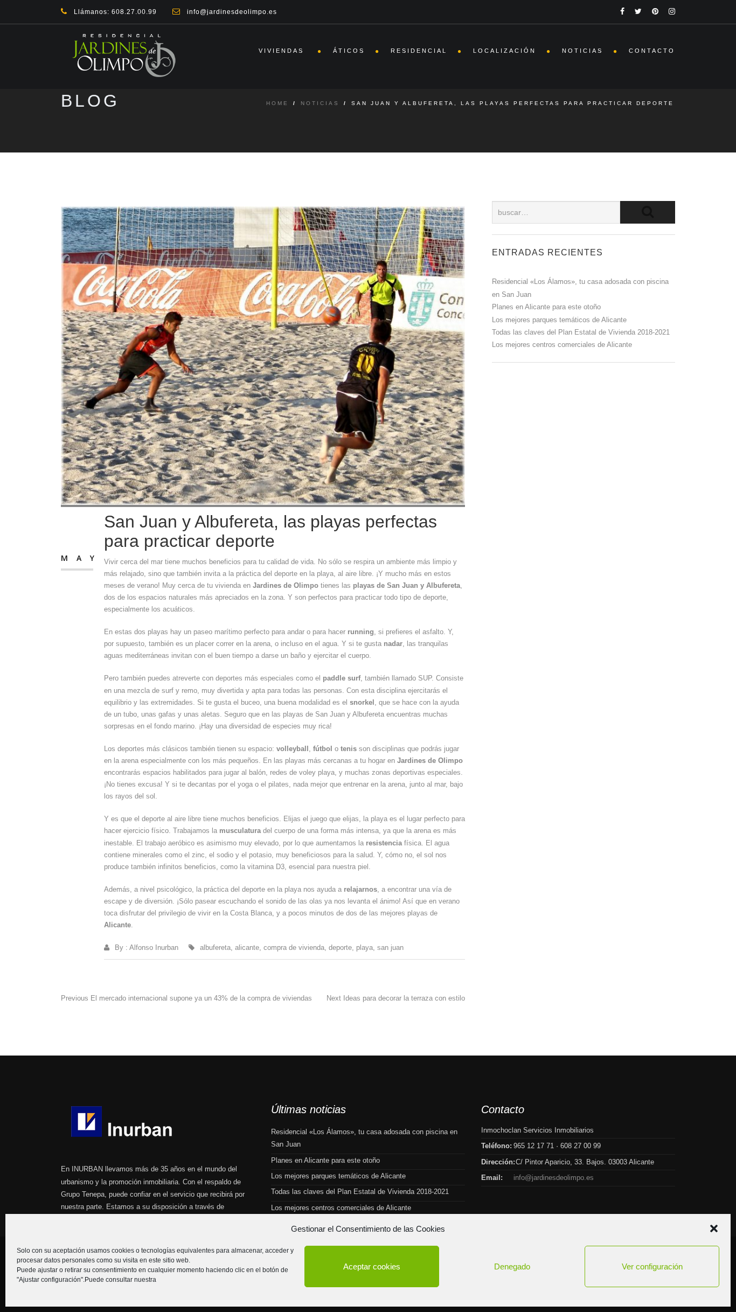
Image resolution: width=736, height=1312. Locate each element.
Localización (504, 50)
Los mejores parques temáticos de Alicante (559, 320)
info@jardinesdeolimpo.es (553, 1178)
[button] (714, 1228)
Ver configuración (652, 1266)
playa (364, 947)
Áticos (349, 50)
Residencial (419, 50)
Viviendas (283, 50)
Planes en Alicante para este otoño (546, 307)
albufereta (215, 947)
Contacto (652, 50)
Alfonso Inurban (153, 947)
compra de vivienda (293, 947)
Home (277, 103)
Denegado (512, 1266)
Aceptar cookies (371, 1266)
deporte (340, 947)
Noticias (582, 50)
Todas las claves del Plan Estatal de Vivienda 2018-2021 (581, 332)
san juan (390, 947)
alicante (247, 947)
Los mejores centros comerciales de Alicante (562, 345)
